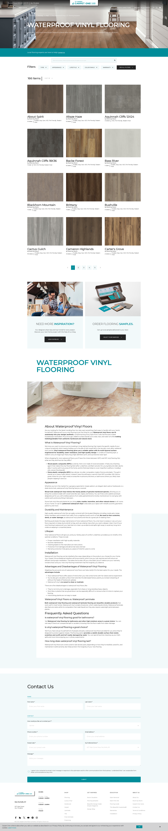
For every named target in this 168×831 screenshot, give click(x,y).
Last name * (88, 701)
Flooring (40, 15)
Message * (30, 754)
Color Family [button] (90, 67)
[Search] (115, 60)
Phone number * (32, 732)
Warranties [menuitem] (113, 810)
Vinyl (47, 15)
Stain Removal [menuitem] (114, 797)
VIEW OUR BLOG (53, 339)
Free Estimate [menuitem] (68, 817)
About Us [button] (34, 7)
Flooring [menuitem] (67, 797)
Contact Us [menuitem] (136, 807)
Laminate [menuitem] (67, 810)
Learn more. (12, 828)
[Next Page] (100, 267)
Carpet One (31, 15)
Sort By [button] (47, 78)
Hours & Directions (123, 7)
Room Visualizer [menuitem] (92, 797)
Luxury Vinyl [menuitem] (68, 801)
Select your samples (111, 337)
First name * (31, 701)
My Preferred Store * (91, 743)
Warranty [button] (107, 67)
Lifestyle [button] (73, 67)
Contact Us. (61, 52)
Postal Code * (31, 743)
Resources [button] (23, 7)
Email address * (89, 732)
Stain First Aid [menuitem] (114, 801)
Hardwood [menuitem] (67, 804)
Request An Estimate (142, 7)
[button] (153, 8)
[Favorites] (156, 8)
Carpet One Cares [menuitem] (138, 804)
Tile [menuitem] (65, 814)
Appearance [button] (56, 67)
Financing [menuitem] (67, 820)
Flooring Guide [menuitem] (114, 804)
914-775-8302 (35, 3)
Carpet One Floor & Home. (27, 821)
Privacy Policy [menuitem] (137, 814)
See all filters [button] (125, 67)
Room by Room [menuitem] (137, 801)
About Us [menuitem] (136, 797)
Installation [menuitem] (113, 814)
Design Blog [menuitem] (91, 809)
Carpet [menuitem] (66, 807)
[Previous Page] (68, 267)
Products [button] (11, 7)
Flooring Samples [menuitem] (92, 801)
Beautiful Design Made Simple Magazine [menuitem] (94, 805)
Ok (139, 826)
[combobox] (82, 60)
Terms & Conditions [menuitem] (139, 810)
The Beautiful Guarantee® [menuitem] (118, 807)
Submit (84, 779)
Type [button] (42, 67)
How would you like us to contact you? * (39, 721)
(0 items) (160, 7)
